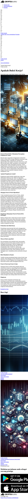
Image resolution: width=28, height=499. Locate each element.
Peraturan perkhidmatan (12, 497)
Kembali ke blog (4, 289)
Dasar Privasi (4, 497)
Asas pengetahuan (8, 6)
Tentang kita (6, 4)
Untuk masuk (4, 33)
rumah (2, 60)
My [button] (1, 10)
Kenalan (6, 7)
